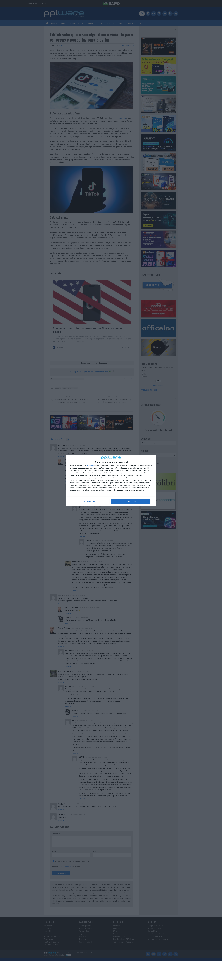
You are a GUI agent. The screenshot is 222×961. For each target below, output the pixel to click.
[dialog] (111, 480)
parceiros (90, 465)
